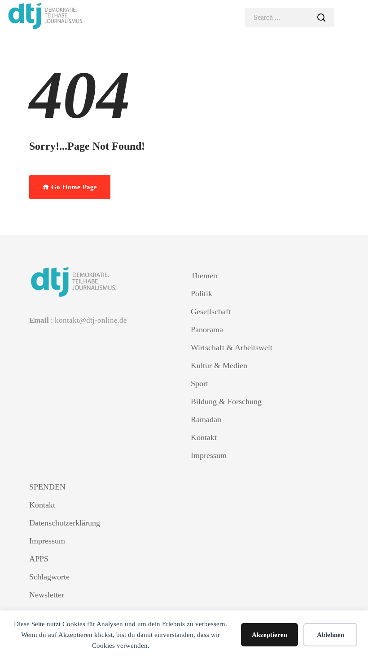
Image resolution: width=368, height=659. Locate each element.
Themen (204, 275)
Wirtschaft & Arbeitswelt (231, 347)
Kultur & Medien (219, 365)
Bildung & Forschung (226, 401)
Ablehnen (330, 634)
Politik (201, 293)
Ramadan (206, 419)
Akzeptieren (269, 634)
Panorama (207, 329)
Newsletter (46, 594)
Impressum (209, 455)
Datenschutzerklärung (64, 522)
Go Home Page (73, 187)
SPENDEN (47, 486)
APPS (38, 558)
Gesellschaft (211, 311)
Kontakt (204, 437)
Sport (199, 383)
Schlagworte (49, 576)
